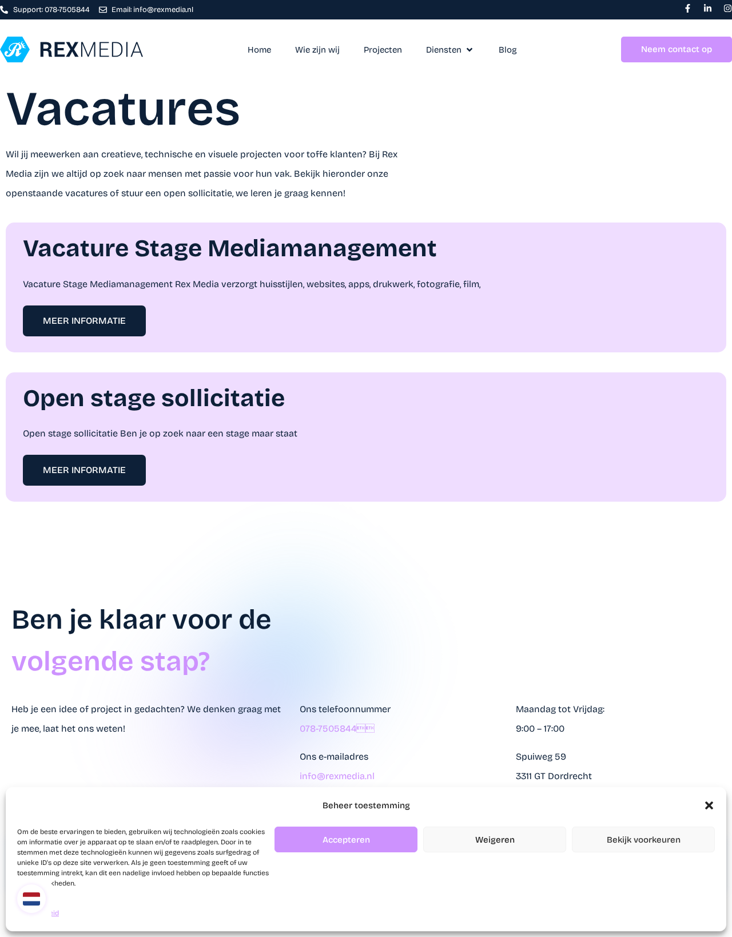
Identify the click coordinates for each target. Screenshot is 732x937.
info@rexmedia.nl (337, 776)
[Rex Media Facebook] (687, 8)
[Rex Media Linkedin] (707, 8)
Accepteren (346, 840)
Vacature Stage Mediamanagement (230, 248)
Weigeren (495, 840)
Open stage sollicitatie (154, 398)
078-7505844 (337, 728)
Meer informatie (84, 320)
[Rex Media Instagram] (727, 8)
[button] (709, 805)
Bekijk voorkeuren (644, 840)
